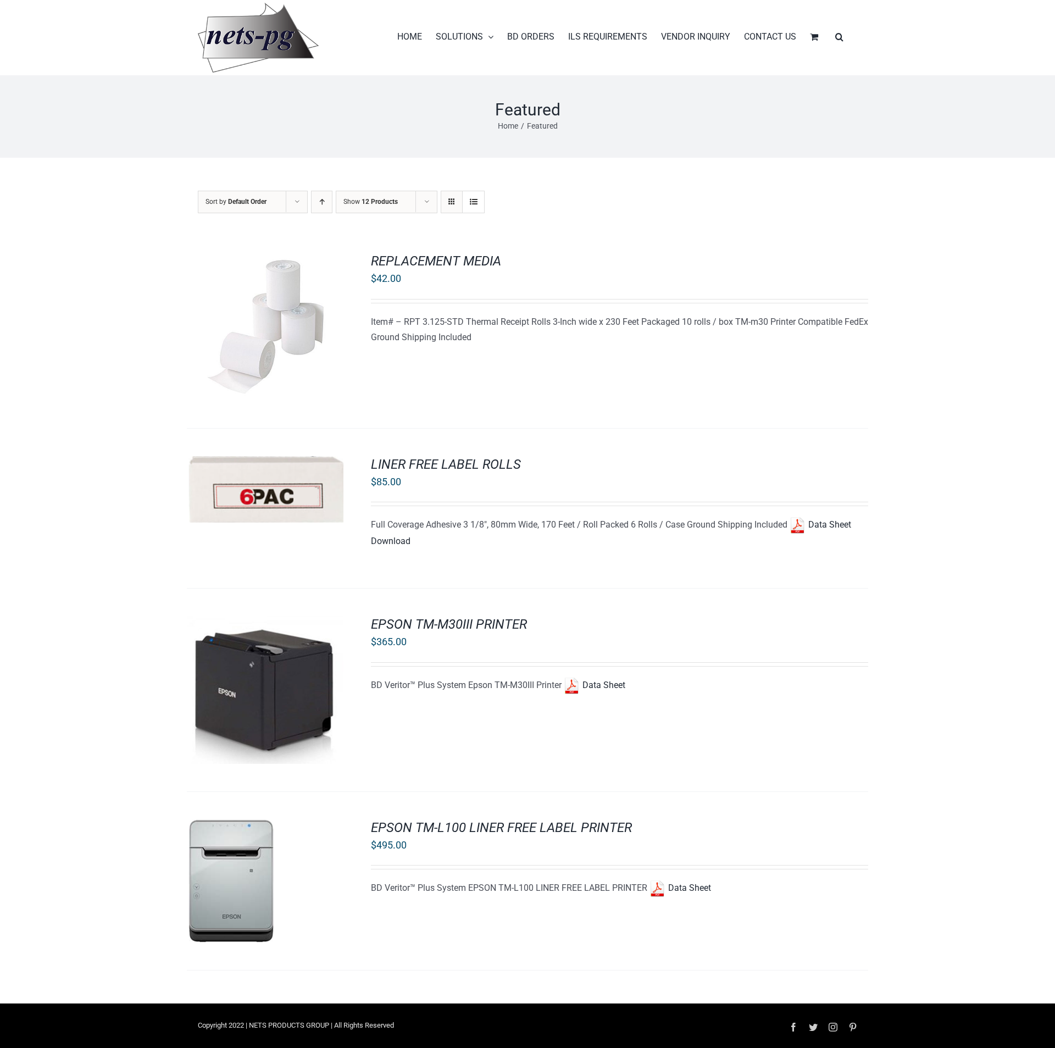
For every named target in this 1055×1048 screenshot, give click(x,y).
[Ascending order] (321, 202)
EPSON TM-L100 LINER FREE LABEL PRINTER (501, 827)
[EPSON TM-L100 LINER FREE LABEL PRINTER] (230, 827)
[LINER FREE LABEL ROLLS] (265, 463)
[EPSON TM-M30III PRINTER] (265, 623)
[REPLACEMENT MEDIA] (265, 260)
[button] (839, 37)
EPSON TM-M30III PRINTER (449, 624)
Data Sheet (602, 685)
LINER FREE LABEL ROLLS (446, 464)
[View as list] (473, 202)
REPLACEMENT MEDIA (436, 261)
